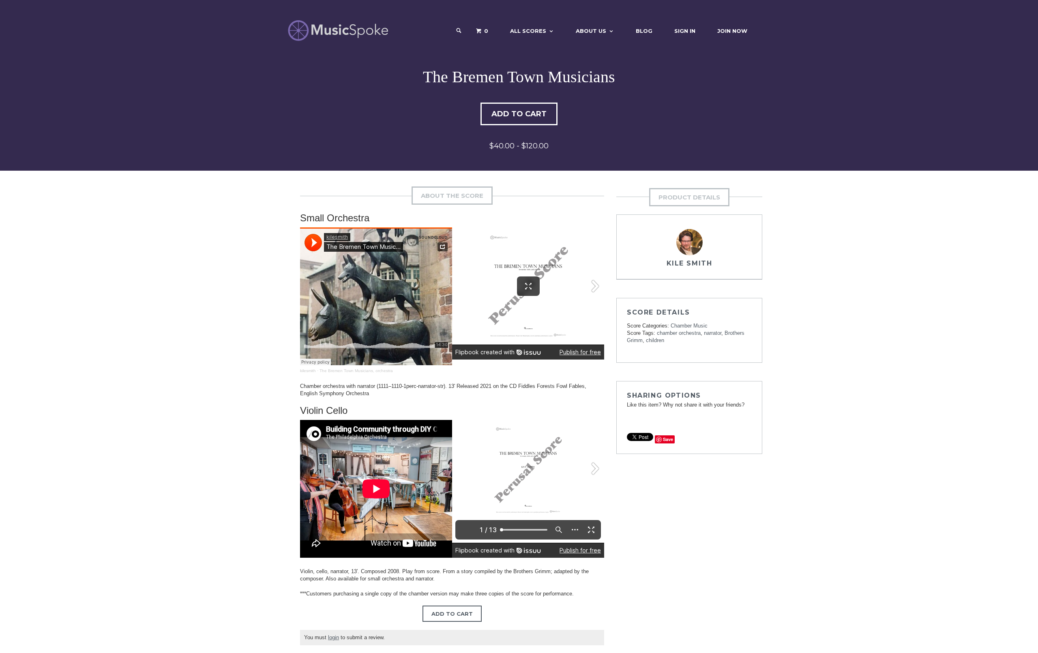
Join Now (732, 31)
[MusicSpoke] (338, 30)
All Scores (528, 31)
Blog (644, 31)
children (655, 340)
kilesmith (308, 370)
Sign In (684, 31)
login (333, 637)
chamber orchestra (679, 333)
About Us (591, 31)
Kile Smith (689, 263)
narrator (712, 333)
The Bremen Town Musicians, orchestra (356, 370)
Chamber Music (689, 326)
